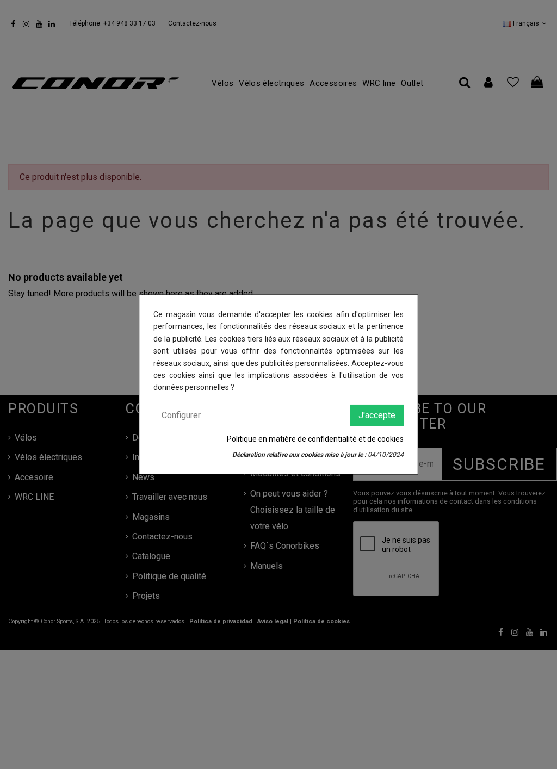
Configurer (181, 415)
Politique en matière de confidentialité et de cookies (315, 439)
